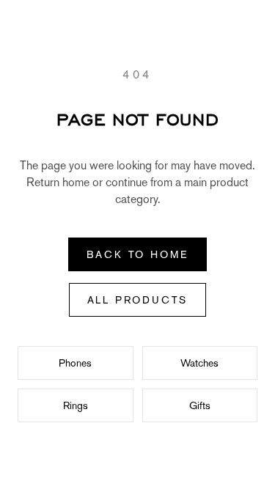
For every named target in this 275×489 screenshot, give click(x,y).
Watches (199, 362)
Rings (75, 405)
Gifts (199, 405)
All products (137, 299)
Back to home (138, 254)
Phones (75, 362)
